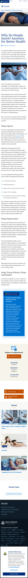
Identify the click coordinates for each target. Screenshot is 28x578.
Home (2, 10)
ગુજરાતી (15, 540)
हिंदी (12, 543)
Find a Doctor (12, 391)
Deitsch (16, 543)
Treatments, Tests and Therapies (10, 509)
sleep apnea (17, 136)
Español (3, 530)
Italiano (23, 532)
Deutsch (23, 538)
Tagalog (3, 532)
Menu (11, 1)
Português (16, 532)
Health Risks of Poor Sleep (9, 45)
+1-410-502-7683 (14, 375)
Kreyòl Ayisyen (10, 538)
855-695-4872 (14, 368)
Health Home (7, 10)
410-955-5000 (14, 363)
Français (20, 530)
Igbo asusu (4, 536)
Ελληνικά (9, 540)
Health (6, 6)
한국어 (3, 538)
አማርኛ (8, 530)
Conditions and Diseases (8, 507)
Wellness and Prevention (17, 10)
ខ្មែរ (21, 543)
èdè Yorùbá (12, 536)
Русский (9, 532)
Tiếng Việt (3, 534)
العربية (17, 538)
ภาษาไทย (21, 540)
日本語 (22, 536)
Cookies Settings (14, 570)
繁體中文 (14, 530)
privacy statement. (14, 567)
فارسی (7, 543)
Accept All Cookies (14, 574)
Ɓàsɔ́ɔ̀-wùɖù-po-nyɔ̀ (13, 534)
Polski (2, 540)
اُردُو (2, 543)
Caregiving (4, 514)
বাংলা (18, 536)
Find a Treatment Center (12, 396)
